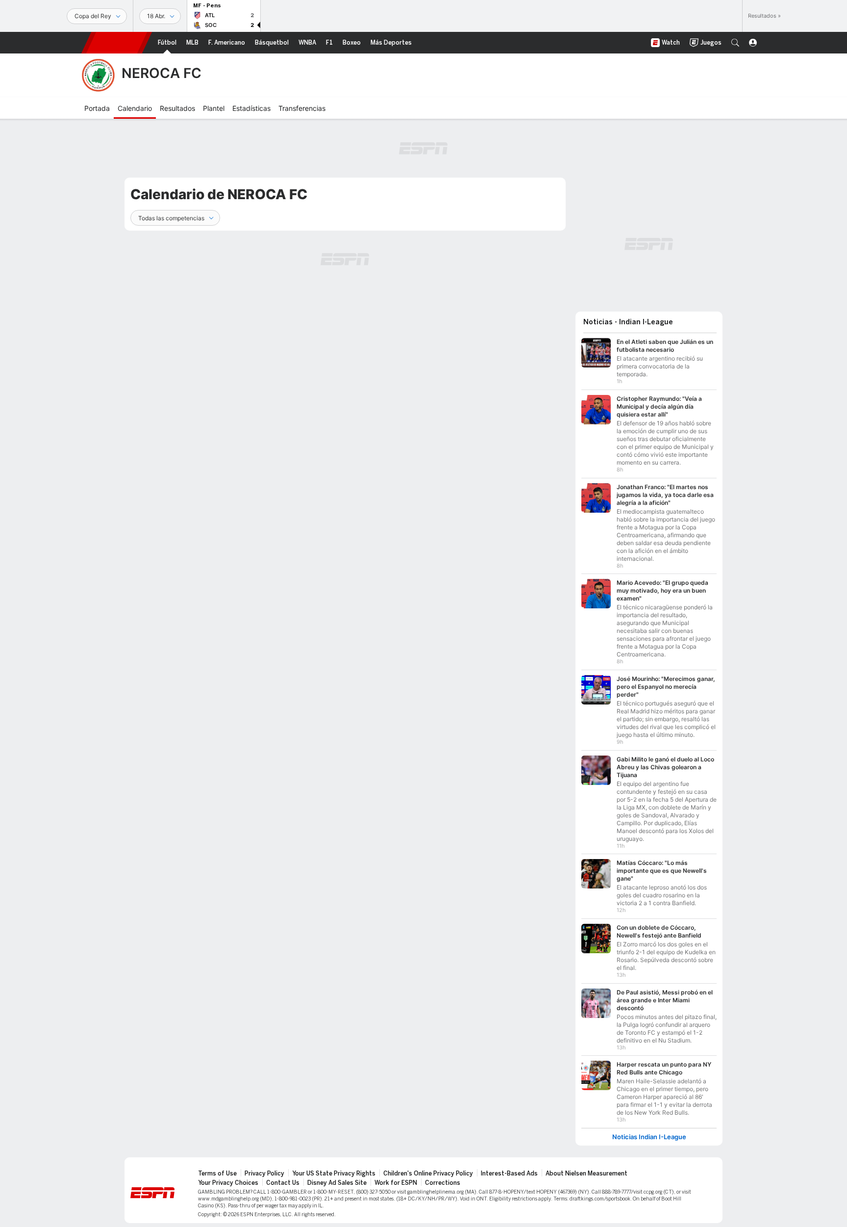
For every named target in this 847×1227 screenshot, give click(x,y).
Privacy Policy (264, 1173)
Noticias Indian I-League (649, 1137)
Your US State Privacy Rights (333, 1173)
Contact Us (282, 1182)
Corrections (442, 1182)
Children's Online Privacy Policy (428, 1173)
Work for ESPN (395, 1182)
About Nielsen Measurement (586, 1173)
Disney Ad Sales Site (337, 1182)
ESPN (116, 42)
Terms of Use (217, 1173)
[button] (735, 43)
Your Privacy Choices (228, 1182)
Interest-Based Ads (509, 1173)
